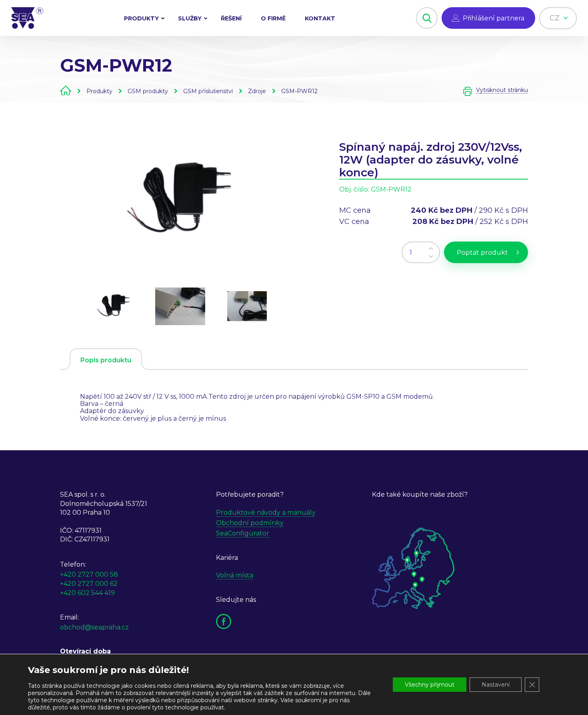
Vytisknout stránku (502, 90)
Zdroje (257, 91)
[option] (180, 201)
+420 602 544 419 (87, 593)
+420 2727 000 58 (89, 574)
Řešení (231, 18)
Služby (190, 18)
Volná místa (234, 575)
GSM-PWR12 (299, 91)
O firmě (273, 18)
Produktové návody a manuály (266, 512)
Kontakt (320, 18)
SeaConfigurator (242, 533)
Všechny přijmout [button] (429, 684)
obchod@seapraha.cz (94, 627)
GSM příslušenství (208, 91)
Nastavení (496, 684)
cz (556, 18)
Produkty (141, 18)
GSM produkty (148, 91)
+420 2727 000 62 (89, 583)
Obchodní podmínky (250, 523)
